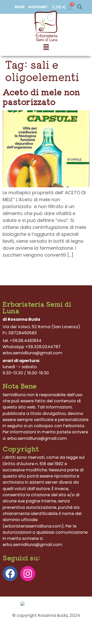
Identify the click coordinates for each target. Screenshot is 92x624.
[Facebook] (10, 573)
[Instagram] (27, 573)
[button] (79, 7)
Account (38, 6)
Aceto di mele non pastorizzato (41, 96)
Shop (19, 6)
